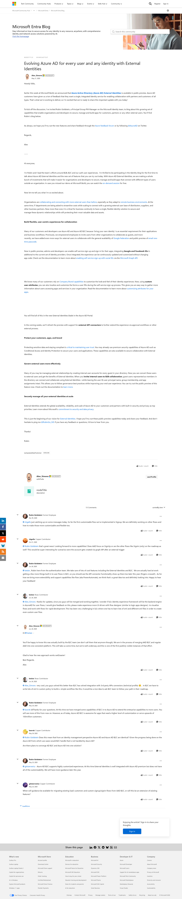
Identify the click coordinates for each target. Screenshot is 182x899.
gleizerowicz (30, 766)
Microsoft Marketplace (126, 880)
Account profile (42, 860)
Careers (149, 860)
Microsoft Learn (124, 868)
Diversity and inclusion (154, 880)
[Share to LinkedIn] (91, 847)
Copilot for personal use (16, 876)
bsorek (28, 709)
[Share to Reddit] (103, 847)
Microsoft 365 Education (72, 872)
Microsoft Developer (126, 864)
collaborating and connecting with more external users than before (68, 202)
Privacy (90, 895)
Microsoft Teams (96, 880)
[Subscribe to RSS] (111, 847)
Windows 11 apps (14, 888)
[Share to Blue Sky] (107, 847)
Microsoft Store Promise (45, 884)
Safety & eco (132, 895)
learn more (68, 387)
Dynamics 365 (95, 868)
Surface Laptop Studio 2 (16, 868)
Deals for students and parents (74, 884)
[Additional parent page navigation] (34, 10)
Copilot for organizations (16, 872)
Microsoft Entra (43, 11)
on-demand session (111, 183)
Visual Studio (124, 888)
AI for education (70, 888)
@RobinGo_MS (47, 422)
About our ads (152, 895)
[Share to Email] (115, 847)
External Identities (67, 418)
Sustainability (151, 888)
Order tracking (42, 876)
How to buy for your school (73, 876)
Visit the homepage (20, 36)
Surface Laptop (13, 864)
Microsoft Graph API (129, 258)
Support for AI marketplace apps (129, 872)
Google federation (121, 238)
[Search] (150, 3)
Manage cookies (100, 895)
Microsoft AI (94, 860)
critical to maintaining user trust (80, 347)
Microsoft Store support (45, 868)
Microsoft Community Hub (21, 11)
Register (157, 3)
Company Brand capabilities (71, 281)
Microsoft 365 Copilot (97, 884)
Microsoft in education (72, 860)
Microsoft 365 (95, 872)
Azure (121, 860)
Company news (151, 868)
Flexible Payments (43, 888)
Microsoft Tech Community (128, 876)
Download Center (43, 864)
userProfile (151, 477)
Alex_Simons (37, 75)
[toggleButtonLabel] (168, 10)
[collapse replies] (17, 514)
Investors (150, 876)
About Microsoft (152, 864)
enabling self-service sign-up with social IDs (95, 258)
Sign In (165, 3)
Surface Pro (12, 860)
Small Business (95, 888)
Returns (40, 872)
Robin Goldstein (35, 515)
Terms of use (112, 895)
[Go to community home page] (14, 4)
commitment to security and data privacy (76, 409)
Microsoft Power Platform (98, 876)
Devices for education (71, 864)
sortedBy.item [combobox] (158, 507)
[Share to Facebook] (95, 847)
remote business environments (134, 202)
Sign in (132, 831)
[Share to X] (99, 847)
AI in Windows (13, 880)
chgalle (28, 522)
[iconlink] (29, 491)
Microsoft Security (96, 864)
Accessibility (151, 884)
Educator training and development (75, 880)
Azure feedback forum (104, 125)
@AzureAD (132, 125)
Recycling (142, 895)
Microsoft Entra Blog (57, 11)
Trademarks (122, 895)
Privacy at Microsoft (153, 872)
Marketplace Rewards (126, 884)
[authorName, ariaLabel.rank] (27, 77)
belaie (27, 570)
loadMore (26, 806)
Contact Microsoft (80, 895)
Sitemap (69, 895)
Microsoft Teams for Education (74, 868)
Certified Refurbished (44, 880)
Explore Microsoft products (17, 884)
